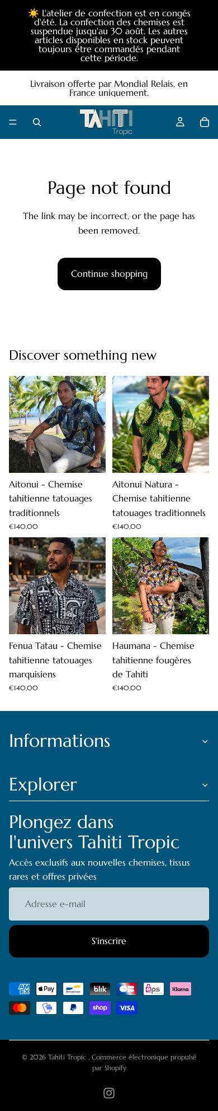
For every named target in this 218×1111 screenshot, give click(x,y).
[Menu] (13, 122)
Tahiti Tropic (68, 1057)
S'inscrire (109, 940)
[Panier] (204, 122)
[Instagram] (109, 1093)
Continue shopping (109, 273)
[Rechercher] (37, 122)
